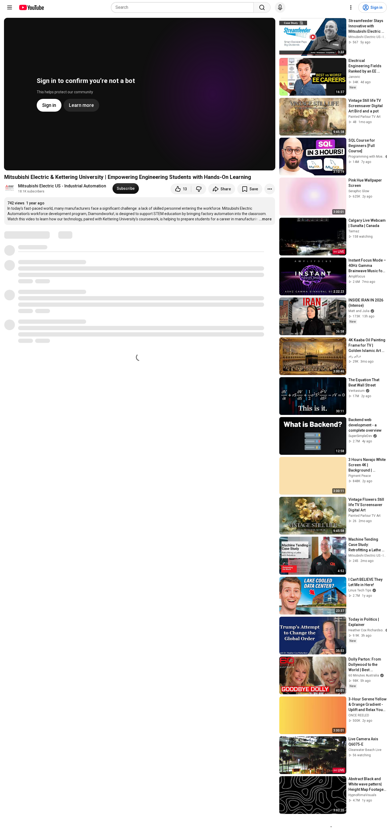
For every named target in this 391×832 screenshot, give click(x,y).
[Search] (262, 7)
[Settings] (351, 7)
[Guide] (9, 7)
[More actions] (269, 189)
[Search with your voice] (280, 7)
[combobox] (183, 7)
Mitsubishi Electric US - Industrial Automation (62, 185)
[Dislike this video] (198, 189)
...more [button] (265, 219)
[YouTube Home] (31, 7)
